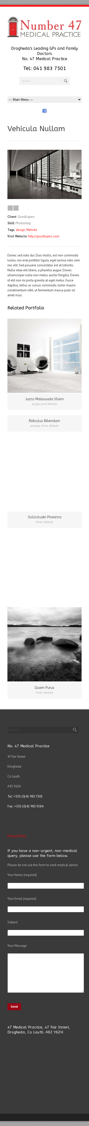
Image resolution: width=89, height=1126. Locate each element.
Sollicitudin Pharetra (44, 517)
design (20, 230)
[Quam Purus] (44, 644)
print (43, 404)
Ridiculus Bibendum (44, 421)
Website (31, 230)
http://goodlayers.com (43, 236)
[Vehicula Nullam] (44, 198)
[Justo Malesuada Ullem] (44, 356)
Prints (44, 425)
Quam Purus (44, 688)
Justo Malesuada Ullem (44, 399)
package (35, 425)
